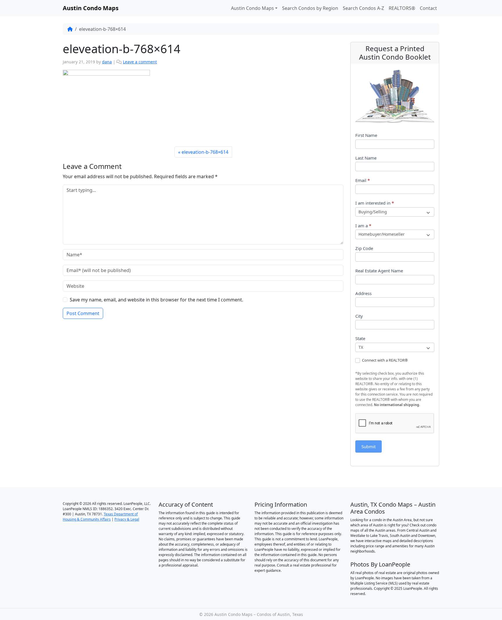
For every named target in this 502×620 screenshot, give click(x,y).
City (359, 316)
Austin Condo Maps (252, 8)
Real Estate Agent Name (379, 271)
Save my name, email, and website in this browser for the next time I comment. (156, 299)
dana (107, 62)
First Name (366, 135)
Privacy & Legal (126, 519)
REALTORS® (402, 8)
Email (362, 180)
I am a (363, 225)
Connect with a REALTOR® (384, 360)
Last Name (365, 158)
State (360, 338)
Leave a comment (140, 62)
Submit (368, 446)
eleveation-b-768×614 (205, 152)
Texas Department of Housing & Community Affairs (100, 517)
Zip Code (364, 248)
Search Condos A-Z (363, 8)
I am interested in (374, 203)
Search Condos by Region (310, 8)
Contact (428, 8)
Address (363, 293)
